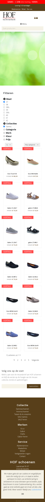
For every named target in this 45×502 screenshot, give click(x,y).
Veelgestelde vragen (22, 453)
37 (7, 102)
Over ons (29, 9)
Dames (8, 126)
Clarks (22, 434)
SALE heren (22, 419)
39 (7, 110)
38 (7, 104)
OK (22, 494)
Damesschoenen (22, 409)
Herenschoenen (22, 411)
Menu (24, 24)
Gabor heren (23, 436)
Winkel (24, 9)
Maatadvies (22, 448)
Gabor (22, 431)
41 (7, 118)
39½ (7, 112)
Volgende (35, 360)
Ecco (22, 428)
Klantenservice (16, 9)
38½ (7, 107)
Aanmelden (33, 386)
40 (7, 115)
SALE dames (22, 417)
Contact (22, 456)
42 (7, 120)
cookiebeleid (36, 489)
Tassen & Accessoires (22, 414)
